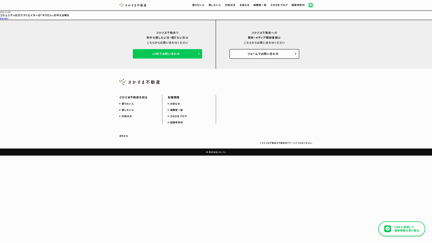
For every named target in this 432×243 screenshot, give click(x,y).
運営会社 (123, 135)
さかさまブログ (279, 5)
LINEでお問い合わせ (166, 54)
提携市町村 (298, 5)
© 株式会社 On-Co (216, 152)
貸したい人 (215, 5)
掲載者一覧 (259, 5)
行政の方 (230, 5)
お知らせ (245, 5)
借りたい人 (198, 5)
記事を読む (4, 18)
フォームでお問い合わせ (263, 54)
